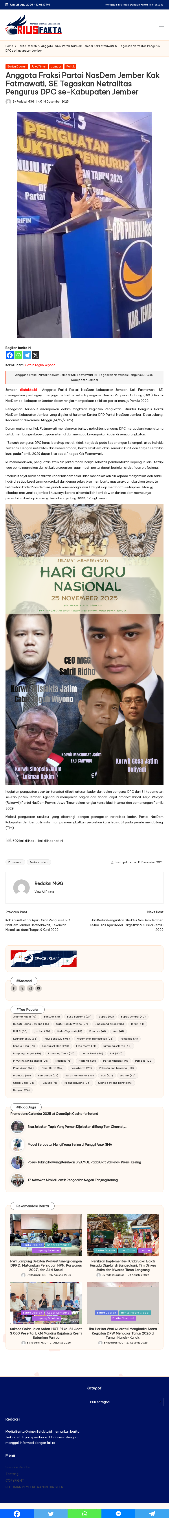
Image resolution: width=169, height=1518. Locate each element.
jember (42, 1031)
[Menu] (161, 25)
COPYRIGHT (15, 1480)
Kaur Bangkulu (25, 1038)
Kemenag (129, 1038)
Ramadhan (48, 1075)
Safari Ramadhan (79, 1075)
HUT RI (20, 1031)
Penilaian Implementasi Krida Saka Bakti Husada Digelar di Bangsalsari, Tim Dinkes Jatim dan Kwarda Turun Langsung (123, 1265)
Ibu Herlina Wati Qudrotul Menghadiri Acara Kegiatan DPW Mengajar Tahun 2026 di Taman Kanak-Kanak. (123, 1333)
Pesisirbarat (81, 1068)
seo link (128, 1075)
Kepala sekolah (55, 1046)
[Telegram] (27, 355)
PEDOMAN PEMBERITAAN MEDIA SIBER (34, 1487)
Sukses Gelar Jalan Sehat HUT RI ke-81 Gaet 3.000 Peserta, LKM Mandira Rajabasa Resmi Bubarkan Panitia (46, 1333)
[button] (44, 892)
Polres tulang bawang (116, 1068)
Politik (70, 66)
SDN (107, 1075)
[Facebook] (10, 355)
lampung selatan (117, 1046)
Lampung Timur (61, 1053)
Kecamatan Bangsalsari (95, 1038)
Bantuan (52, 1016)
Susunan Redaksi (18, 1467)
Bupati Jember (133, 1016)
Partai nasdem (39, 862)
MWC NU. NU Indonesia (30, 1060)
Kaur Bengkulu (57, 1038)
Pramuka (22, 1075)
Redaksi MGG (49, 883)
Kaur (118, 1031)
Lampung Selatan (46, 1250)
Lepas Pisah (92, 1053)
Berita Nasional (123, 1318)
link (116, 1053)
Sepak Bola (23, 1082)
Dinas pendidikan (109, 1023)
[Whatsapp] (18, 355)
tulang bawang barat (115, 1082)
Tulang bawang (77, 1082)
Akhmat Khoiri (24, 1016)
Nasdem (63, 1060)
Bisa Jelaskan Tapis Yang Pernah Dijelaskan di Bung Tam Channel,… (77, 1127)
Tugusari (49, 1082)
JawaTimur (38, 66)
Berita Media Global (135, 1312)
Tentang (12, 1474)
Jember (56, 66)
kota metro (86, 1046)
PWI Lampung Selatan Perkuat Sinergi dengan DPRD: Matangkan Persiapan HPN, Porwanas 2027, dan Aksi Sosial (46, 1265)
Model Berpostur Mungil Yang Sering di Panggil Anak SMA (70, 1145)
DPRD (137, 1023)
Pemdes (143, 1060)
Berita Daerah (16, 66)
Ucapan (21, 1090)
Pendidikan (23, 1068)
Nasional (87, 1060)
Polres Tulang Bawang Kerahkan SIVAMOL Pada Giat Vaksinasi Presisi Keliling (84, 1162)
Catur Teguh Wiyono (72, 1023)
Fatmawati (15, 862)
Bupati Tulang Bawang (31, 1023)
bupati (106, 1016)
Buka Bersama (79, 1016)
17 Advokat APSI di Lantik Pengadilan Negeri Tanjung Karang (73, 1180)
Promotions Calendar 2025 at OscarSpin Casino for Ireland (54, 1114)
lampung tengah (27, 1053)
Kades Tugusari (69, 1031)
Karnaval (97, 1031)
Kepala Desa (24, 1046)
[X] (35, 355)
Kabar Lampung (58, 1244)
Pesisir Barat (52, 1068)
